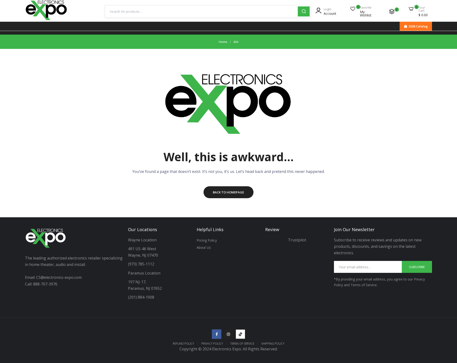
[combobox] (201, 11)
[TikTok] (240, 334)
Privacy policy (212, 344)
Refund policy (183, 344)
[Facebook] (216, 334)
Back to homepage (228, 192)
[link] (447, 328)
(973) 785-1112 (141, 264)
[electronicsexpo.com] (46, 20)
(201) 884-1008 (141, 297)
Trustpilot (297, 240)
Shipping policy (272, 344)
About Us (204, 247)
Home (223, 42)
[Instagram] (228, 334)
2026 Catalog (418, 26)
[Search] (304, 11)
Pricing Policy (207, 240)
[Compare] (392, 11)
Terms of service (242, 344)
